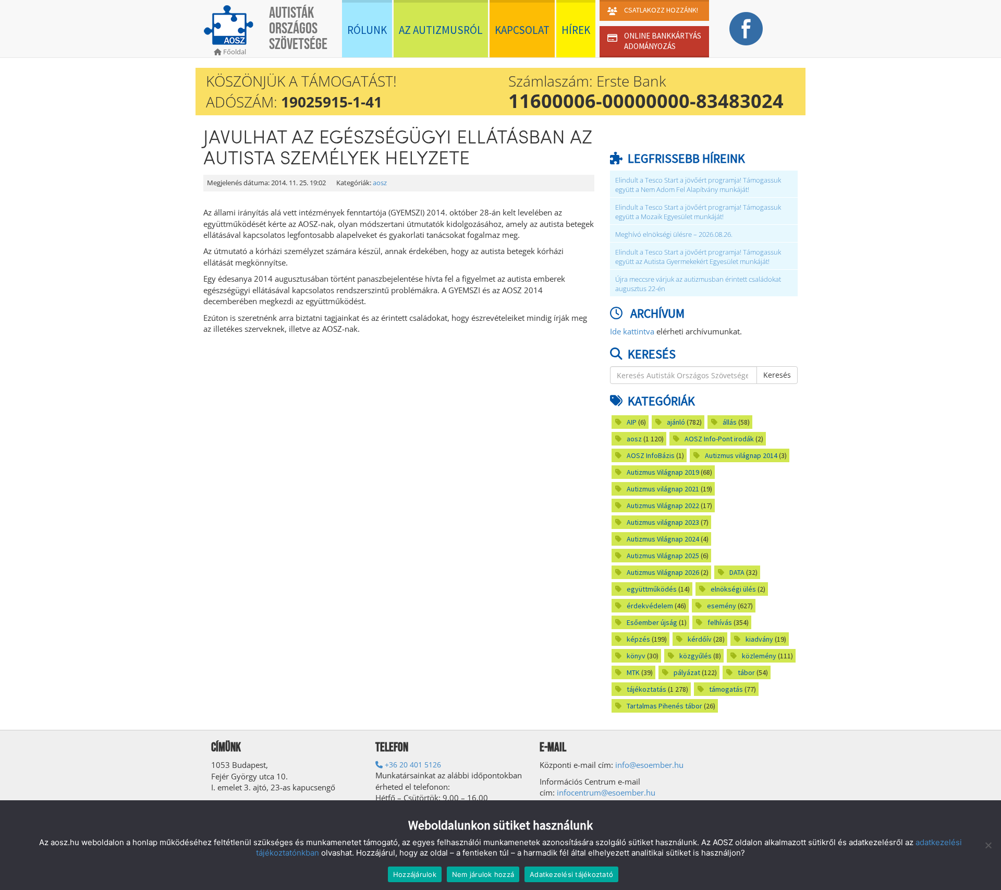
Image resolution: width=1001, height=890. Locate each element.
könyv (636, 655)
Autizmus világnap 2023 (663, 522)
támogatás (726, 689)
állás (730, 422)
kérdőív (700, 639)
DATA (736, 572)
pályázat (687, 672)
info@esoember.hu (649, 765)
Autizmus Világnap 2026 (663, 572)
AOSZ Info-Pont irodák (719, 438)
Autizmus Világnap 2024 (663, 539)
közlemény (759, 655)
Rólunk (367, 30)
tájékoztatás (646, 689)
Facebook (746, 28)
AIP (632, 422)
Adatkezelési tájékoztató (571, 874)
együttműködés (652, 589)
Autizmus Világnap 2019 (663, 472)
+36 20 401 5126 (412, 764)
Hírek (575, 30)
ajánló (676, 422)
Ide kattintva (632, 331)
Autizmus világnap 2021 (663, 489)
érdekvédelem (650, 605)
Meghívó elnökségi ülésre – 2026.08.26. (674, 234)
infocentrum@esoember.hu (606, 792)
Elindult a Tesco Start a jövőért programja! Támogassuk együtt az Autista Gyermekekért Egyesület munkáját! (698, 257)
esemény (721, 605)
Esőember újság (652, 622)
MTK (633, 672)
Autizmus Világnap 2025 (663, 555)
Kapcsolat (522, 30)
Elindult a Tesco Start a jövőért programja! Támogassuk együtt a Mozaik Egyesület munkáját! (698, 212)
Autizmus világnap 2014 (741, 455)
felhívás (719, 622)
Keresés (777, 375)
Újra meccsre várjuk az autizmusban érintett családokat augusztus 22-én (698, 284)
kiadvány (759, 639)
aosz (380, 182)
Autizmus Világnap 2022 (663, 505)
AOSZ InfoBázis (651, 455)
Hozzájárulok (414, 874)
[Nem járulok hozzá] (988, 845)
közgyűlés (695, 655)
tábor (746, 672)
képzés (638, 639)
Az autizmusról (441, 30)
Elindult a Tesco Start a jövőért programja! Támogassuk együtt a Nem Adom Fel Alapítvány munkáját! (698, 185)
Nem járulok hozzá (483, 874)
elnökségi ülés (733, 589)
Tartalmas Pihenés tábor (664, 706)
